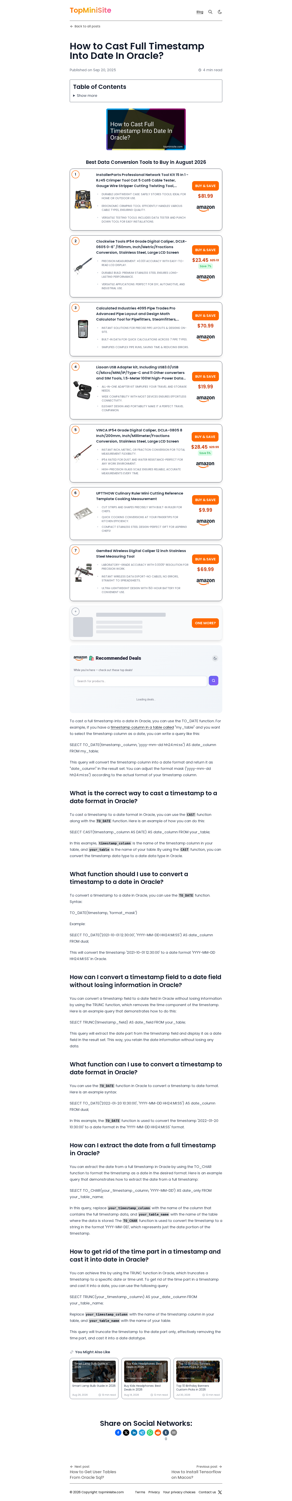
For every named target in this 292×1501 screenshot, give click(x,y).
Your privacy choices (179, 1492)
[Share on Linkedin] (134, 1432)
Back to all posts (87, 26)
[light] (220, 12)
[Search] (210, 12)
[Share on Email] (174, 1432)
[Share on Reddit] (158, 1432)
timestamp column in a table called (142, 727)
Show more (87, 95)
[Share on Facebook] (118, 1432)
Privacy (154, 1492)
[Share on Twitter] (126, 1432)
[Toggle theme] (215, 658)
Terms (140, 1492)
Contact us (207, 1492)
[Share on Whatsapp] (150, 1432)
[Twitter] (220, 1492)
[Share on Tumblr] (166, 1432)
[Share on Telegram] (142, 1432)
